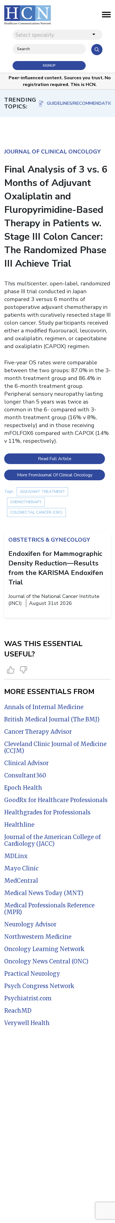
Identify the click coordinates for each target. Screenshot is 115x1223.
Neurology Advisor (30, 924)
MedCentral (21, 880)
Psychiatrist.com (28, 998)
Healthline (19, 824)
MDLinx (16, 855)
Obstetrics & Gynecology (49, 540)
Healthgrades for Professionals (47, 812)
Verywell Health (27, 1022)
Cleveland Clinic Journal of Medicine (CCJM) (55, 747)
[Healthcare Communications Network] (27, 15)
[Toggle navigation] (106, 16)
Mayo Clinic (21, 868)
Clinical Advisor (26, 763)
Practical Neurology (32, 973)
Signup (49, 65)
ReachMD (18, 1010)
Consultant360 (25, 775)
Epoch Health (23, 787)
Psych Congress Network (39, 985)
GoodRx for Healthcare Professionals (55, 799)
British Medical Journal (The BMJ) (52, 719)
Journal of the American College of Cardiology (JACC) (52, 840)
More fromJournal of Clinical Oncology (54, 475)
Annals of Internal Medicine (43, 706)
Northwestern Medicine (37, 936)
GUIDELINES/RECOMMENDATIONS (77, 103)
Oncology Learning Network (44, 948)
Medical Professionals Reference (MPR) (49, 908)
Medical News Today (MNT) (43, 892)
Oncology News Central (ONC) (46, 961)
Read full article (54, 459)
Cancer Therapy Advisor (38, 731)
